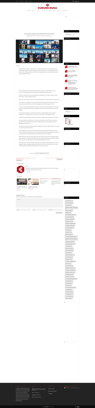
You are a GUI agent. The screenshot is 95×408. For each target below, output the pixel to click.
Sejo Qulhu (68, 285)
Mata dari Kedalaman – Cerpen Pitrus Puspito (72, 71)
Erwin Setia (69, 232)
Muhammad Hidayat (70, 267)
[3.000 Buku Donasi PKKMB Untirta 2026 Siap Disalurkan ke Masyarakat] (66, 75)
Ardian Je (68, 212)
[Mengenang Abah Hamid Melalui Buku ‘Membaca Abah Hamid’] (22, 182)
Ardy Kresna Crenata (71, 214)
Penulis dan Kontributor (52, 391)
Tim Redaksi (26, 1)
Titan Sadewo (69, 294)
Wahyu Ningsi (69, 298)
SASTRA (38, 10)
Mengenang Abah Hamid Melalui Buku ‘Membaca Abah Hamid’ (22, 188)
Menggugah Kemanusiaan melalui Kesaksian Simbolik (33, 187)
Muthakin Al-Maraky (71, 270)
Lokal (46, 35)
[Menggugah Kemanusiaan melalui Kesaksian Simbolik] (33, 182)
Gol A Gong (69, 246)
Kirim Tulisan (22, 1)
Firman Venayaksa (70, 241)
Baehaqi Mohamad (70, 219)
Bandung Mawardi (70, 223)
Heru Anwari (69, 252)
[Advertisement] (39, 23)
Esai (46, 10)
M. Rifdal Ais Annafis (70, 261)
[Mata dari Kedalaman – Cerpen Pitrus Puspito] (66, 71)
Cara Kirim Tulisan (51, 388)
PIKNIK (43, 10)
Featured (42, 35)
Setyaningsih (69, 289)
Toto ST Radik (69, 296)
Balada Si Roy (69, 221)
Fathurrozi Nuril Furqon (71, 239)
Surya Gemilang (69, 291)
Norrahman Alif (70, 274)
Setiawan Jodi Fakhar (71, 287)
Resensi (50, 10)
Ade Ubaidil (69, 205)
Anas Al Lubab (69, 210)
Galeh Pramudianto (70, 244)
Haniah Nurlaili (69, 248)
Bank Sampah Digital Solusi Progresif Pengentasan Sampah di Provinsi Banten (56, 182)
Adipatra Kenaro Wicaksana (71, 208)
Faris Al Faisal (69, 234)
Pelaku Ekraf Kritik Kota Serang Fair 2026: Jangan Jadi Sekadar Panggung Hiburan (73, 88)
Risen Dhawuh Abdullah (71, 278)
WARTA (33, 10)
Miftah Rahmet (69, 265)
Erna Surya (68, 230)
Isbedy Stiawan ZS (70, 254)
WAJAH (54, 10)
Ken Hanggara (69, 257)
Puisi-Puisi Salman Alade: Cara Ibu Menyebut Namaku (73, 67)
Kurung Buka (46, 406)
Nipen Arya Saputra (70, 272)
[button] (65, 23)
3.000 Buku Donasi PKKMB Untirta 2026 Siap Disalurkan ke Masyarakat (73, 76)
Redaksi (33, 35)
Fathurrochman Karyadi (71, 236)
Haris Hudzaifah (70, 250)
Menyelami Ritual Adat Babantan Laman (44, 181)
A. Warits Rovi (69, 200)
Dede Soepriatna (70, 227)
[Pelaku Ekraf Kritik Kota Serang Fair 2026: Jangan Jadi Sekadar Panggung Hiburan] (66, 88)
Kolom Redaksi (65, 10)
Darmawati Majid (70, 225)
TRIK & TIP (59, 10)
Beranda (17, 1)
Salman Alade (69, 283)
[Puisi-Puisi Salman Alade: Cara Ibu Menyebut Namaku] (66, 67)
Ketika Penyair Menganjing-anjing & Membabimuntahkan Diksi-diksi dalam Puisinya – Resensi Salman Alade (72, 82)
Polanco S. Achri (70, 276)
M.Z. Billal (68, 263)
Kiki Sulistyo (69, 259)
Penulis (30, 1)
